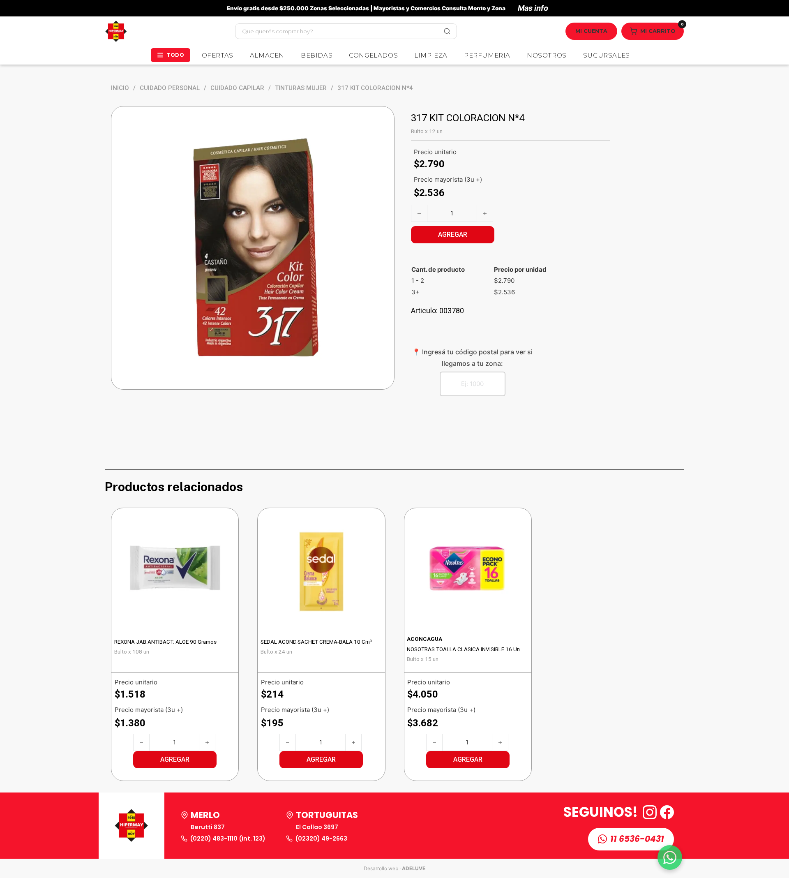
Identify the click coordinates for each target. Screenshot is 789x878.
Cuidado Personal (170, 88)
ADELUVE (413, 868)
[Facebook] (667, 812)
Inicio (120, 88)
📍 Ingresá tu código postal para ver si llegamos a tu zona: (472, 357)
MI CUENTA (591, 31)
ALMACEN (267, 55)
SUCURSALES (606, 55)
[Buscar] (447, 31)
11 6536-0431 (637, 839)
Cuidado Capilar (237, 88)
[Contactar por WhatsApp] (670, 857)
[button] (175, 759)
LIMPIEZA (431, 55)
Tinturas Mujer (301, 88)
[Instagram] (650, 812)
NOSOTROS (547, 55)
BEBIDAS (316, 55)
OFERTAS (217, 55)
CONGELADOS (373, 55)
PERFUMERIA (487, 55)
